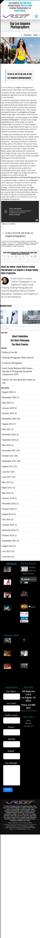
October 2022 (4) (9, 413)
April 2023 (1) (8, 402)
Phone (11, 727)
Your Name (11, 691)
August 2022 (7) (9, 423)
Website (11, 739)
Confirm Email (10, 715)
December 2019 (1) (10, 439)
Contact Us (28, 726)
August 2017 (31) (9, 466)
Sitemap (29, 829)
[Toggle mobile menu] (36, 16)
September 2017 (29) (11, 461)
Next (35, 35)
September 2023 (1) (10, 397)
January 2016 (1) (9, 498)
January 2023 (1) (9, 408)
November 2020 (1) (10, 434)
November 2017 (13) (11, 450)
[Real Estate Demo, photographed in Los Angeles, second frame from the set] (24, 666)
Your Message (11, 763)
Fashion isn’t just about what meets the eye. (18, 381)
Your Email (11, 703)
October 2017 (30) (10, 455)
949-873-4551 (26, 5)
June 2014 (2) (8, 556)
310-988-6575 (25, 3)
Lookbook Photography (12, 362)
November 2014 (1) (10, 530)
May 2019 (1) (8, 445)
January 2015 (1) (9, 524)
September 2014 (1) (10, 540)
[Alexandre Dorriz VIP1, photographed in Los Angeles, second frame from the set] (24, 640)
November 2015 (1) (10, 503)
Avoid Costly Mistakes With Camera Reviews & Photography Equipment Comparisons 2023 (17, 371)
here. (12, 97)
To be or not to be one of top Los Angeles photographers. (19, 234)
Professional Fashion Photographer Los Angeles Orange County (18, 245)
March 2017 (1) (8, 487)
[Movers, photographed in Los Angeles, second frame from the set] (24, 653)
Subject (11, 751)
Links (14, 829)
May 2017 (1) (8, 482)
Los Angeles (22, 112)
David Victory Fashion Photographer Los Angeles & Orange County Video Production (19, 270)
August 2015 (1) (9, 514)
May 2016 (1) (8, 492)
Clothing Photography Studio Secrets (18, 357)
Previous (27, 35)
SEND (7, 790)
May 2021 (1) (8, 429)
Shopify (28, 723)
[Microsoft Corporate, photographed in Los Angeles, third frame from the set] (7, 640)
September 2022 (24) (11, 418)
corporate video (6, 124)
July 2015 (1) (7, 519)
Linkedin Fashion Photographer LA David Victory (28, 570)
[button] (1, 317)
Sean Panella (28, 190)
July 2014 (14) (8, 551)
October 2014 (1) (9, 535)
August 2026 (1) (9, 392)
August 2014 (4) (9, 546)
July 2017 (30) (8, 471)
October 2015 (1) (9, 508)
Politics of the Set (9, 352)
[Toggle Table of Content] (2, 227)
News (28, 720)
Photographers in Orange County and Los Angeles (18, 244)
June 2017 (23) (8, 476)
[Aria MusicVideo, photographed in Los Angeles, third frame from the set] (7, 666)
